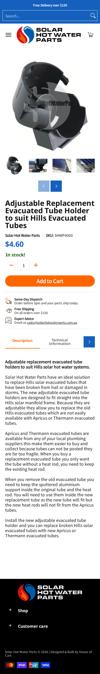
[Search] (93, 15)
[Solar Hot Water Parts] (49, 34)
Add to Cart (50, 281)
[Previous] (8, 106)
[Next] (91, 106)
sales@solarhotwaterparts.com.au (52, 322)
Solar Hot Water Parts (22, 235)
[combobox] (46, 15)
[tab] (22, 342)
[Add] (36, 265)
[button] (90, 35)
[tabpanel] (50, 461)
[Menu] (8, 35)
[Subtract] (11, 265)
